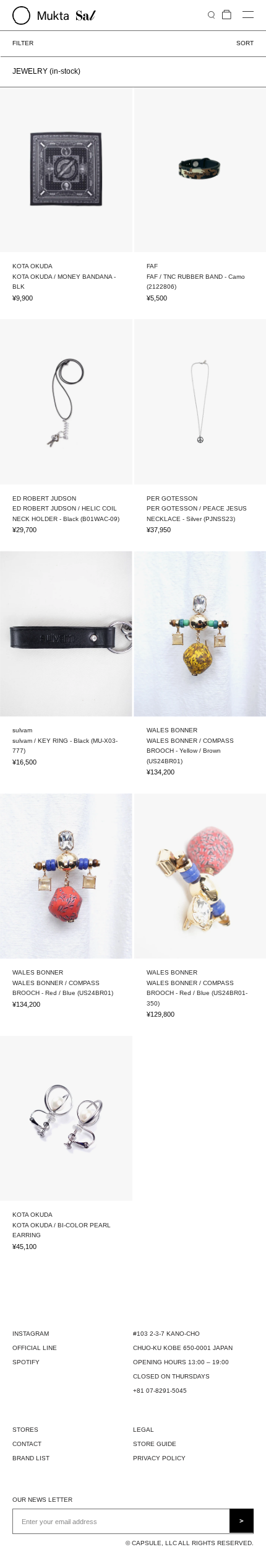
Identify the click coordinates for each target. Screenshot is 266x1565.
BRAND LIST (30, 1458)
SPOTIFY (26, 1362)
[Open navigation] (248, 15)
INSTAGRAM (30, 1333)
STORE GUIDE (154, 1443)
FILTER (22, 43)
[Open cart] (226, 15)
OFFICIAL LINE (34, 1347)
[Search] (211, 14)
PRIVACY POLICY (159, 1458)
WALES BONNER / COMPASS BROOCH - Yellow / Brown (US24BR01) (190, 751)
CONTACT (26, 1443)
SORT (245, 43)
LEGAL (143, 1429)
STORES (25, 1429)
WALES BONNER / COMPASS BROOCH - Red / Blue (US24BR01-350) (197, 993)
